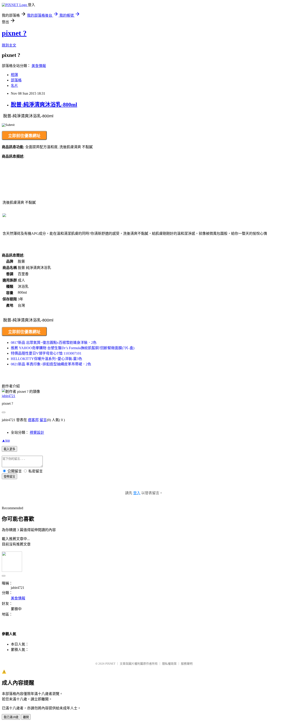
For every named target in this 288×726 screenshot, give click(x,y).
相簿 (14, 75)
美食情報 (39, 66)
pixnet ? (14, 33)
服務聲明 (187, 663)
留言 (43, 420)
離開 (26, 717)
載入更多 (9, 449)
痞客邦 (33, 420)
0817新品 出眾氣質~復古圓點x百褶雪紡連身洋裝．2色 (54, 342)
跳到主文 (9, 45)
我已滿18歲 (11, 717)
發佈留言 (9, 476)
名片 (14, 85)
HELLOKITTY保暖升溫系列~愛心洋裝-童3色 (46, 359)
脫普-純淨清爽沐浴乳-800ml (44, 104)
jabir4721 (8, 396)
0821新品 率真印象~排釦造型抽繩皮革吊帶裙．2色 (51, 364)
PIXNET (110, 663)
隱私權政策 (169, 663)
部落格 (16, 80)
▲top (6, 440)
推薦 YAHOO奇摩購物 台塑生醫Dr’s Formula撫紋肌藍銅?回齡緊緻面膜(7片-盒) (72, 348)
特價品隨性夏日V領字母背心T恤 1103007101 (46, 353)
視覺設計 (37, 432)
